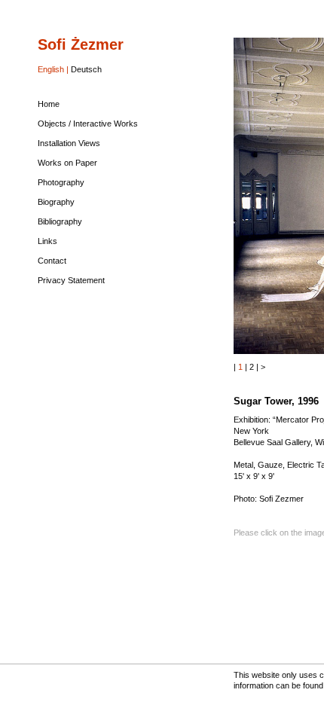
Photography (61, 182)
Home (49, 103)
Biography (56, 201)
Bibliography (60, 221)
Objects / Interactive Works (88, 123)
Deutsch (86, 69)
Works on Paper (67, 162)
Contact (52, 260)
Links (47, 241)
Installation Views (69, 143)
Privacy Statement (71, 280)
